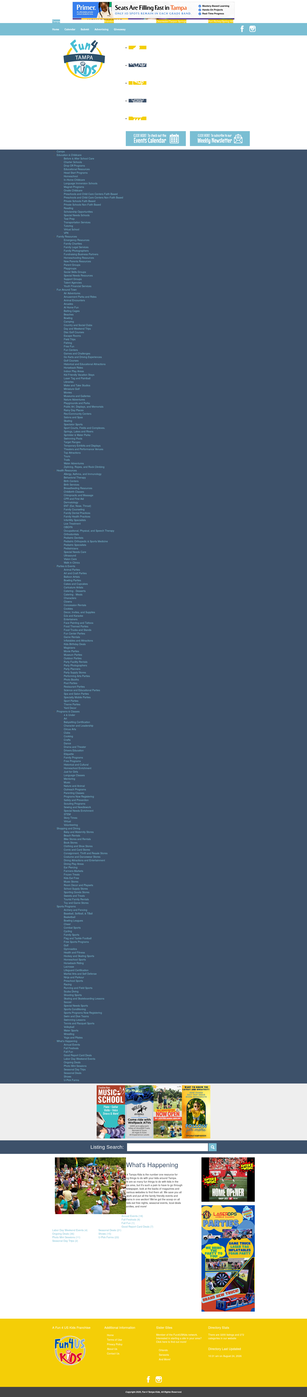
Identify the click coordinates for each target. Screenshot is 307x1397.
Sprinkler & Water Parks (77, 435)
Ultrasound (70, 555)
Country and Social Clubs (78, 325)
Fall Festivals (71, 1048)
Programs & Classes (68, 711)
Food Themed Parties (76, 626)
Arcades (68, 304)
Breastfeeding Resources (78, 488)
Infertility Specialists (75, 520)
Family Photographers (76, 250)
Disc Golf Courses (74, 332)
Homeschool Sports (75, 959)
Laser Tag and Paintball (77, 378)
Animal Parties (72, 569)
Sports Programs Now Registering (83, 1012)
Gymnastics (70, 949)
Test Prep (69, 218)
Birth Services (71, 484)
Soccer (68, 1002)
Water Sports (71, 1030)
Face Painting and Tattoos (78, 623)
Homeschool (71, 176)
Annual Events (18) (132, 1216)
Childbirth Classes (74, 491)
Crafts (67, 739)
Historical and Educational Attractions (85, 364)
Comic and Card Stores (77, 849)
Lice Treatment (72, 523)
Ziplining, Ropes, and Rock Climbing (84, 467)
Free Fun (69, 346)
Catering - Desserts (75, 591)
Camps (61, 151)
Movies (68, 392)
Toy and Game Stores (76, 903)
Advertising (102, 29)
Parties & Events (66, 566)
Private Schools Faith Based (79, 201)
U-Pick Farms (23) (108, 1237)
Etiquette (69, 754)
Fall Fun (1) (128, 1223)
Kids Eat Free (71, 878)
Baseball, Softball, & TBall (78, 913)
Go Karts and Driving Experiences (83, 357)
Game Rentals (72, 637)
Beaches (69, 314)
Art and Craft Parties (75, 573)
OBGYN (68, 527)
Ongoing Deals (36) (63, 1233)
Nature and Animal (74, 786)
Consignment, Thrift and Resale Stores (85, 853)
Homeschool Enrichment (77, 768)
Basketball (69, 917)
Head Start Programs (76, 172)
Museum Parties (73, 654)
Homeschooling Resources (79, 257)
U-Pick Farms (71, 1080)
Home (55, 29)
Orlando (163, 1350)
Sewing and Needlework (77, 807)
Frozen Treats (72, 874)
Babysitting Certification (77, 722)
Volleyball (69, 1027)
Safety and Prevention (76, 800)
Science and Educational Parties (82, 690)
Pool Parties (70, 683)
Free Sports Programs (76, 942)
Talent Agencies (73, 282)
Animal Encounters (74, 300)
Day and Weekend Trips (77, 328)
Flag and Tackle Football (77, 938)
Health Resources (67, 470)
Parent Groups (72, 265)
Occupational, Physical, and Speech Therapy (89, 530)
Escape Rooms (72, 335)
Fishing (68, 343)
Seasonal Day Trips (75, 1069)
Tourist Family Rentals (76, 899)
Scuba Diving (71, 991)
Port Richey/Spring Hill (220, 21)
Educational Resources (77, 169)
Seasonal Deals (72, 1073)
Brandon (109, 21)
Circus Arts (70, 729)
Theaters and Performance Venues (83, 449)
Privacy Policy (114, 1344)
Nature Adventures (74, 399)
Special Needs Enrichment (78, 810)
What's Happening (67, 1041)
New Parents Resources (77, 261)
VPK (66, 233)
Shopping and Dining (68, 828)
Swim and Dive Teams (76, 1016)
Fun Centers (71, 350)
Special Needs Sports (76, 1005)
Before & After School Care (79, 158)
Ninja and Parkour (74, 977)
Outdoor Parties (73, 658)
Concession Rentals (75, 605)
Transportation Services (77, 222)
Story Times (70, 817)
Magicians (69, 647)
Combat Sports (72, 927)
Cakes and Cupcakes (76, 584)
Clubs (67, 732)
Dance (67, 743)
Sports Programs (66, 906)
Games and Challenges (77, 353)
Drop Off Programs (74, 165)
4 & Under (69, 715)
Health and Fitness (74, 952)
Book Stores (70, 842)
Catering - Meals (73, 594)
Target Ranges (72, 442)
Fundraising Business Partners (81, 254)
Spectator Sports (73, 424)
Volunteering (71, 825)
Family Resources (67, 236)
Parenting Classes (74, 793)
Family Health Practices (77, 516)
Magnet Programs (74, 187)
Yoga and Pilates (73, 1037)
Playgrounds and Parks (77, 403)
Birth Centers (71, 481)
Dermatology (71, 502)
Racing (68, 984)
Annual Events (72, 1044)
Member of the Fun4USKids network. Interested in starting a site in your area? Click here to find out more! (179, 1338)
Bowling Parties (72, 580)
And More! (165, 1359)
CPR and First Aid (74, 498)
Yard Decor (70, 708)
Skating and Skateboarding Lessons (84, 998)
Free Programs (72, 761)
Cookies (68, 608)
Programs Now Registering (79, 796)
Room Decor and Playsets (78, 885)
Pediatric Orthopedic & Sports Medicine (86, 541)
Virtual (67, 821)
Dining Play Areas (74, 864)
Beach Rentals (72, 835)
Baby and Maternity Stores (79, 832)
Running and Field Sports (78, 988)
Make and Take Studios (77, 385)
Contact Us (113, 1353)
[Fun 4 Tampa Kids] (84, 58)
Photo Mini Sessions (75, 1066)
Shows (67, 1076)
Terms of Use (114, 1339)
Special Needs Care (75, 552)
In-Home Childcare (74, 179)
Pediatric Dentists (73, 537)
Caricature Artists (73, 587)
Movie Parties (71, 651)
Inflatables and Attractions (78, 640)
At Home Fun (71, 307)
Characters (70, 598)
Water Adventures (74, 463)
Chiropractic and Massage (78, 495)
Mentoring (69, 778)
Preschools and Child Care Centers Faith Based (91, 194)
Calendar (69, 29)
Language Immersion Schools (80, 183)
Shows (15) (104, 1233)
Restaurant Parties (74, 686)
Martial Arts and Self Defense (80, 973)
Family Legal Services (76, 247)
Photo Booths (71, 679)
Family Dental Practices (77, 513)
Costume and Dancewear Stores (82, 856)
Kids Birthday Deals (75, 644)
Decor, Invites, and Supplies (79, 612)
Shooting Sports (73, 995)
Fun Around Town (67, 289)
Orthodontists (71, 534)
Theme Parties (72, 704)
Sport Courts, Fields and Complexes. (84, 428)
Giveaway (120, 29)
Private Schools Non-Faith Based (82, 204)
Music (67, 782)
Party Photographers (75, 665)
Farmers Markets (73, 871)
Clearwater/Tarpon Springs (171, 21)
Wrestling (69, 1034)
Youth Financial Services (77, 286)
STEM (67, 814)
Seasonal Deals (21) (109, 1230)
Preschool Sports (73, 980)
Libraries (69, 381)
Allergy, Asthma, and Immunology (82, 474)
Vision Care (70, 559)
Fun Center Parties (74, 633)
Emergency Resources (76, 240)
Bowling (68, 318)
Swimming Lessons (74, 1019)
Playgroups (70, 268)
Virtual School (71, 229)
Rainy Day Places (74, 410)
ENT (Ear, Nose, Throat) (77, 506)
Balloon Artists (72, 576)
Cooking (68, 736)
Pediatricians (71, 548)
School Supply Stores (76, 888)
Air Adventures (72, 293)
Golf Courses (71, 360)
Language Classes (74, 775)
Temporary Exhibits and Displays (82, 445)
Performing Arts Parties (77, 676)
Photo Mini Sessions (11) (66, 1237)
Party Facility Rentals (75, 661)
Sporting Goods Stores (76, 892)
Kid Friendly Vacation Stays (79, 374)
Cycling (68, 931)
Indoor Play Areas (74, 371)
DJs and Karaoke (73, 615)
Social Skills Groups (75, 272)
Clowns (68, 601)
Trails (67, 459)
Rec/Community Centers (77, 413)
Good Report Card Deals (78, 1055)
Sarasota (164, 1354)
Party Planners (72, 669)
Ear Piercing (70, 867)
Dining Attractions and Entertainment (84, 860)
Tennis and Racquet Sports (79, 1023)
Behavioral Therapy (75, 477)
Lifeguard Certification (76, 970)
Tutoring (68, 226)
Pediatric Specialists (75, 545)
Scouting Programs (74, 803)
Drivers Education (74, 750)
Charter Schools (73, 162)
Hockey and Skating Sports (79, 956)
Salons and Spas (73, 417)
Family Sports (71, 934)
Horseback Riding (74, 963)
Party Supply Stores (75, 672)
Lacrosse (69, 966)
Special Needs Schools (77, 215)
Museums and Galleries (77, 396)
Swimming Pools (73, 438)
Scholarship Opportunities (78, 211)
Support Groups (73, 279)
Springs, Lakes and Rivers (78, 431)
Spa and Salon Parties (76, 693)
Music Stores (71, 881)
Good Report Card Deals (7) (137, 1226)
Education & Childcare (69, 155)
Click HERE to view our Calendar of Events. (148, 1213)
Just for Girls (71, 771)
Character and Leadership (78, 725)
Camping (69, 321)
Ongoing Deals (72, 1062)
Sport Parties (71, 700)
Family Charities (73, 243)
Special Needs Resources (78, 275)
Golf (66, 945)
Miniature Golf (72, 389)
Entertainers (70, 619)
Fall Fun (68, 1051)
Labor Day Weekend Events (79, 1058)
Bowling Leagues (73, 920)
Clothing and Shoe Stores (78, 846)
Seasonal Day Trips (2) (65, 1240)
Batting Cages (72, 311)
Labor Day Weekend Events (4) (70, 1230)
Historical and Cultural (76, 764)
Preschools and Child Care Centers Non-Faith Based (93, 197)
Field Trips (70, 339)
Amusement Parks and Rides (80, 296)
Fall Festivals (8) (131, 1219)
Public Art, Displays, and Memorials (83, 406)
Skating (68, 420)
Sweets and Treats (74, 895)
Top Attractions (72, 452)
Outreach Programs (75, 789)
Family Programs (73, 757)
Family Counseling (74, 509)
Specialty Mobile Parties (77, 697)
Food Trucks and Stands (77, 630)
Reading (68, 208)
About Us (112, 1349)
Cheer (67, 924)
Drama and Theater (75, 747)
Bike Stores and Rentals (77, 839)
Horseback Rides (73, 367)
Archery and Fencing (75, 910)
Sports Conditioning (75, 1009)
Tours (67, 456)
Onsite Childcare (73, 190)
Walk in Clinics (72, 562)
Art (65, 718)
